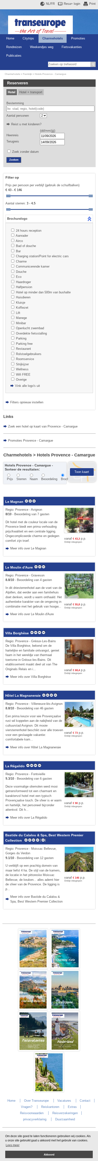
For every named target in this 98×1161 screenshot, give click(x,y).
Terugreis (12, 141)
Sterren (21, 479)
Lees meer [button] (13, 1145)
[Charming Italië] (65, 967)
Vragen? (26, 1107)
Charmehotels (52, 38)
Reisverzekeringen (65, 1113)
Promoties (78, 38)
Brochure (67, 479)
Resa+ (72, 3)
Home (10, 38)
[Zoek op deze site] (93, 64)
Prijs (10, 479)
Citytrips (28, 38)
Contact (85, 1100)
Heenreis (12, 135)
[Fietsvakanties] (33, 1050)
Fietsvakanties (72, 47)
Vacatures (64, 1100)
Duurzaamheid (65, 1119)
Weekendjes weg (41, 47)
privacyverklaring (34, 1119)
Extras (72, 1107)
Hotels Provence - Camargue (50, 74)
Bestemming (15, 103)
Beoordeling (49, 479)
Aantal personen (17, 115)
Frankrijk (27, 74)
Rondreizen (14, 47)
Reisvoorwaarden (32, 1113)
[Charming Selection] (33, 1008)
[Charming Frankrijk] (33, 967)
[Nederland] (65, 1050)
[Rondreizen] (49, 1091)
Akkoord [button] (49, 1154)
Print (92, 3)
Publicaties (13, 55)
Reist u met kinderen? (26, 124)
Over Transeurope (36, 1100)
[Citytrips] (65, 1008)
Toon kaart (81, 472)
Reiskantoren (50, 1107)
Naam (34, 479)
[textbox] (50, 109)
